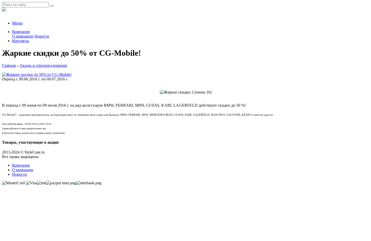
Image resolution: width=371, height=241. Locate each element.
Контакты (20, 41)
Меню (17, 23)
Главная (9, 65)
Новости (41, 36)
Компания (21, 31)
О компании (22, 36)
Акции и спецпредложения (43, 65)
